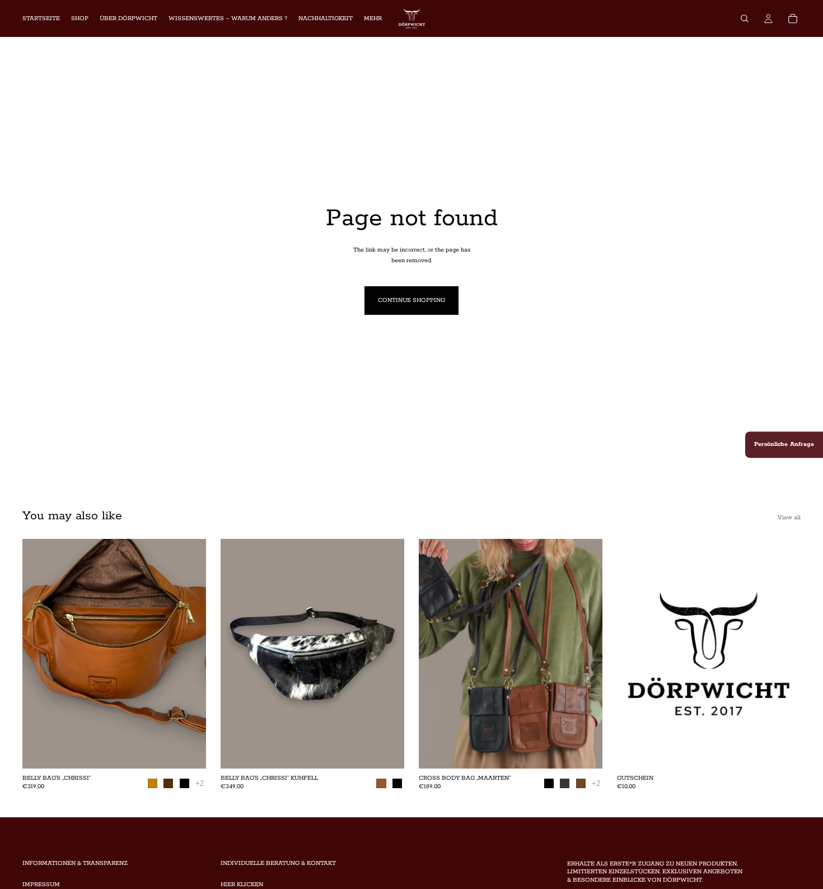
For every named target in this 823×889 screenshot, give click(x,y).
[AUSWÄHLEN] (189, 751)
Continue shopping (411, 300)
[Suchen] (744, 18)
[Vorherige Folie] (39, 653)
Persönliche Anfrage (784, 444)
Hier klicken (242, 884)
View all (789, 518)
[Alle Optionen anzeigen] (199, 783)
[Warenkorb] (792, 18)
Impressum (41, 884)
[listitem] (372, 18)
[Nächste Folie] (189, 653)
